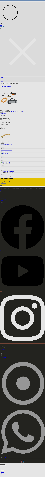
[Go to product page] (23, 171)
